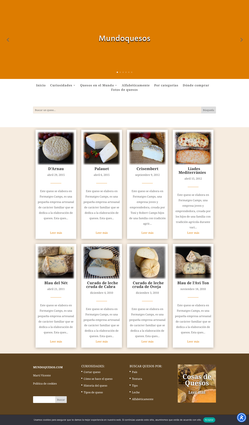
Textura (137, 379)
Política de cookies (45, 383)
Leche (136, 392)
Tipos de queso (93, 392)
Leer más (56, 233)
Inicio (41, 85)
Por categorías (166, 85)
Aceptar (209, 419)
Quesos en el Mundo (97, 85)
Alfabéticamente (136, 85)
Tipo (135, 385)
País (134, 372)
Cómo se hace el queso (98, 379)
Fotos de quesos (124, 90)
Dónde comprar (196, 85)
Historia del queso (95, 385)
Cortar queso (92, 372)
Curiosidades (61, 85)
